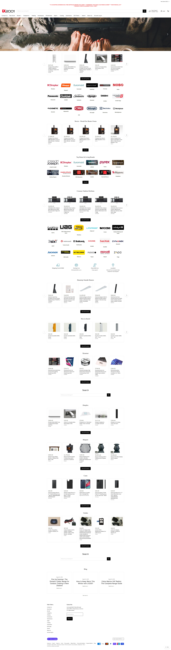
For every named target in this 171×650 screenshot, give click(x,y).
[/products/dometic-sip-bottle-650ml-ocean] (70, 327)
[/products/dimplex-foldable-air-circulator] (101, 413)
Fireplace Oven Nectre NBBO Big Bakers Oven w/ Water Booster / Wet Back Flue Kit (54, 140)
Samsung (50, 498)
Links (62, 643)
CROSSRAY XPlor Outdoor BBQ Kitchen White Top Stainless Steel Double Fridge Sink (69, 210)
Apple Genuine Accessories (84, 495)
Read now (59, 588)
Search (83, 15)
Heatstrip (81, 72)
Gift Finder (76, 15)
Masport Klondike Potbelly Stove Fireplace (117, 457)
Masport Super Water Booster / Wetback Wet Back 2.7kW (53, 458)
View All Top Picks (86, 78)
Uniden (49, 532)
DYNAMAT (112, 71)
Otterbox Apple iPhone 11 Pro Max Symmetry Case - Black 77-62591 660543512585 (69, 495)
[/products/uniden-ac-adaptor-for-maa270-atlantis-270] (117, 521)
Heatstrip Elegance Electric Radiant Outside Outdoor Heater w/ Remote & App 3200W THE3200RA (85, 299)
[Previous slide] (3, 34)
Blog (95, 643)
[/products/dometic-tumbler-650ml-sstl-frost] (101, 327)
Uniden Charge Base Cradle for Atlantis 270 (53, 530)
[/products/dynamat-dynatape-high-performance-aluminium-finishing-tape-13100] (85, 361)
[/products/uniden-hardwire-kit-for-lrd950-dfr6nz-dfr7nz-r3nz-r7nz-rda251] (70, 521)
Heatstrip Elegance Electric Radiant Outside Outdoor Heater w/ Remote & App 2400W (101, 299)
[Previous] (44, 63)
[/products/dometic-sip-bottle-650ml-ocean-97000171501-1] (54, 327)
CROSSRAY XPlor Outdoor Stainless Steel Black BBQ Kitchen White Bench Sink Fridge (101, 210)
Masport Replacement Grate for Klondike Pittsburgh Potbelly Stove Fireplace (85, 459)
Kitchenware (49, 15)
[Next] (126, 63)
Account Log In (98, 15)
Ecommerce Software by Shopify (53, 646)
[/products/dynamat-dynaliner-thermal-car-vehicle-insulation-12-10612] (117, 361)
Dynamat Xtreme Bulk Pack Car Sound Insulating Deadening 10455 (117, 68)
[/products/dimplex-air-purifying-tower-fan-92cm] (117, 413)
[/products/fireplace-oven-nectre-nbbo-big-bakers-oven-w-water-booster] (70, 129)
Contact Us (4, 15)
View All (85, 150)
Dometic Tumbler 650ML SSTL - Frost (100, 336)
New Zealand (164, 1)
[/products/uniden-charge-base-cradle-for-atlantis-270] (54, 521)
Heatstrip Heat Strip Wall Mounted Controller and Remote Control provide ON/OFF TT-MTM (69, 299)
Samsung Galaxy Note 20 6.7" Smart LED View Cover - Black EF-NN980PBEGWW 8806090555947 (54, 495)
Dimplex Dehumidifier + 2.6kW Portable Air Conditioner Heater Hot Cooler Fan (53, 69)
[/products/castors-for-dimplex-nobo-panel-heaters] (101, 58)
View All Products (85, 220)
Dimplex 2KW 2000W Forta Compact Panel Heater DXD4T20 (70, 68)
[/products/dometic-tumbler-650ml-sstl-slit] (117, 327)
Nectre (49, 143)
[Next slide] (167, 34)
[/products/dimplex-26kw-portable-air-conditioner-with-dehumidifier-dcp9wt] (54, 58)
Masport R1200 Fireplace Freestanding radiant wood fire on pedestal (69, 458)
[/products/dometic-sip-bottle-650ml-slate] (85, 327)
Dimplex (49, 72)
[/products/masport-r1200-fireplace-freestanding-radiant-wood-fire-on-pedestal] (70, 448)
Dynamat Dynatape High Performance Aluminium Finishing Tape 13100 (85, 372)
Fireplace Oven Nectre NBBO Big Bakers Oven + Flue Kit (84, 139)
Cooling (62, 15)
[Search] (144, 11)
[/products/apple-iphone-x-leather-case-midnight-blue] (85, 484)
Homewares (41, 15)
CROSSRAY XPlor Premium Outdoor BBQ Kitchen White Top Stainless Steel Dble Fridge (117, 210)
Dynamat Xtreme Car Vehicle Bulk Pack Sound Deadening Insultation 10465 (100, 372)
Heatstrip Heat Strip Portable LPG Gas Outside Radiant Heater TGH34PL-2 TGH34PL (85, 69)
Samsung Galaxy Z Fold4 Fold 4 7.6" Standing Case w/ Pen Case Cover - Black (101, 494)
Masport (49, 461)
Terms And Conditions (81, 643)
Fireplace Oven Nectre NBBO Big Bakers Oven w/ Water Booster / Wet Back (69, 139)
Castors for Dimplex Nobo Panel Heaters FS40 (101, 67)
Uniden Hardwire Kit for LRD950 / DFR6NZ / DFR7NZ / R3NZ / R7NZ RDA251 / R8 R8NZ (69, 532)
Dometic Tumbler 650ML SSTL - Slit (116, 336)
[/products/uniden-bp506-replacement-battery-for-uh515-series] (101, 521)
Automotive (69, 15)
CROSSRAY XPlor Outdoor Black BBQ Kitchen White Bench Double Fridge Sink (54, 209)
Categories (26, 15)
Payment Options (89, 643)
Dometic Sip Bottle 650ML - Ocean (54, 336)
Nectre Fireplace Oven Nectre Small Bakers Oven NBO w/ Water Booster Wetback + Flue (116, 140)
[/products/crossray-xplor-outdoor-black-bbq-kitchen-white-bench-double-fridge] (85, 199)
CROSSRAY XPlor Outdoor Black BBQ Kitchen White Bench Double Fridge (85, 209)
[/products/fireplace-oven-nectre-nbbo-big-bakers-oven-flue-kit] (85, 129)
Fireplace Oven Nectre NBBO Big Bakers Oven (100, 138)
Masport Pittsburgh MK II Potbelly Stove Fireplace (100, 457)
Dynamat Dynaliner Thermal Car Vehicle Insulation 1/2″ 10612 (115, 372)
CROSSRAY (50, 212)
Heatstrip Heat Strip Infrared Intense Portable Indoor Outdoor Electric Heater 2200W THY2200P (116, 299)
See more (85, 595)
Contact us (49, 643)
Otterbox (65, 498)
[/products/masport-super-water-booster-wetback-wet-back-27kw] (54, 448)
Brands (19, 15)
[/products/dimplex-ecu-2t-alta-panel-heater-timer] (85, 413)
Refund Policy (73, 643)
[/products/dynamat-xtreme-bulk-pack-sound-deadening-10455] (117, 58)
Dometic (49, 338)
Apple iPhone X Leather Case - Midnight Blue (84, 493)
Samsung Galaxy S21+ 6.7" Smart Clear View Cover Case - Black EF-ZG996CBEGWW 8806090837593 (117, 495)
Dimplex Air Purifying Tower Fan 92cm (115, 422)
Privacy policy (66, 643)
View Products (86, 38)
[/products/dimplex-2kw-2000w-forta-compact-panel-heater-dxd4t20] (70, 58)
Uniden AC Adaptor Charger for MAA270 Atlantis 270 (115, 531)
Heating (34, 15)
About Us (89, 15)
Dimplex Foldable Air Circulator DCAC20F (99, 422)
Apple (55, 15)
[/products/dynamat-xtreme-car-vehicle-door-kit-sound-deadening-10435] (70, 361)
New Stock (12, 15)
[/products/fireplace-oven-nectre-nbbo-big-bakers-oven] (101, 129)
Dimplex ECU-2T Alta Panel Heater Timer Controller (85, 422)
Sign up (70, 618)
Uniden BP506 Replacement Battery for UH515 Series (100, 531)
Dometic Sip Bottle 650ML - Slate (85, 336)
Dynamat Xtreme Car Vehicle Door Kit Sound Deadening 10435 (69, 372)
